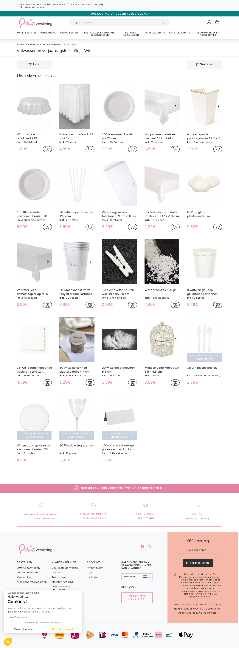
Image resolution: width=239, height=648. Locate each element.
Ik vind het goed (62, 629)
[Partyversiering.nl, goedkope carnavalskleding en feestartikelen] (35, 20)
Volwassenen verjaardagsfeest (45, 44)
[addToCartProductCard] (47, 149)
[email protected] (92, 4)
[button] (209, 22)
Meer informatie (34, 7)
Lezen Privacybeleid (17, 617)
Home (21, 44)
